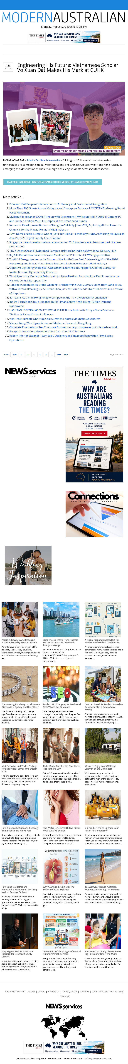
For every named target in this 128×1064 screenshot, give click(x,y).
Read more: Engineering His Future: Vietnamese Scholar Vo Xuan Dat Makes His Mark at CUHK (52, 182)
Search (31, 991)
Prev (15, 354)
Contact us (53, 991)
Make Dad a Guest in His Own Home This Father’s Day (61, 767)
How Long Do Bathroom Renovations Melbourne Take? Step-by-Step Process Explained (20, 889)
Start (7, 354)
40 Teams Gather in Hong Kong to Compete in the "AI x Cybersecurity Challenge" (58, 297)
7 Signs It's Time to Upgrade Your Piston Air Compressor (102, 829)
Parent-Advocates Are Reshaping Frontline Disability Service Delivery (19, 641)
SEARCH (84, 991)
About (41, 991)
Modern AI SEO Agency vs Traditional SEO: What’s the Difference (62, 705)
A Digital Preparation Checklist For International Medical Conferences (102, 641)
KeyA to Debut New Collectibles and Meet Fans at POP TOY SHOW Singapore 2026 (59, 255)
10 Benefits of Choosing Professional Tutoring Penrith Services (62, 953)
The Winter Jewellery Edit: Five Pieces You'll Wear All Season (61, 829)
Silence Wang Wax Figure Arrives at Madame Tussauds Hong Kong (50, 323)
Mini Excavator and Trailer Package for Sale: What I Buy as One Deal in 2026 (19, 769)
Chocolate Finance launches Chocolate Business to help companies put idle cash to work (63, 327)
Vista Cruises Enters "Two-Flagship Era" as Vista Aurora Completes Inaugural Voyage (60, 642)
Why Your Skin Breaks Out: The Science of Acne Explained (58, 888)
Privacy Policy (70, 991)
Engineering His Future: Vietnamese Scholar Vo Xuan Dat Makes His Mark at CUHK (67, 67)
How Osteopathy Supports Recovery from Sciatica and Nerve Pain (20, 829)
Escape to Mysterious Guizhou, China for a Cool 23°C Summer (47, 331)
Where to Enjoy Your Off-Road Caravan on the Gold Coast (100, 767)
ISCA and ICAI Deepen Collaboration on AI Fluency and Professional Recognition (58, 204)
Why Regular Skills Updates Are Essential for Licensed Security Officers (17, 954)
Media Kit (64, 996)
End (66, 354)
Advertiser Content (14, 991)
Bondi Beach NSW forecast (28, 525)
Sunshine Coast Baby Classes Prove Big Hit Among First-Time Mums (103, 953)
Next (59, 354)
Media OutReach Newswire (43, 160)
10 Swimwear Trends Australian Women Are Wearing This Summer (102, 888)
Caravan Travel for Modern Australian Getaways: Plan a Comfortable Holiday (104, 707)
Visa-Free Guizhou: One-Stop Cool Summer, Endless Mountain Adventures (54, 319)
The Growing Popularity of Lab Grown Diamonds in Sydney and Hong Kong (21, 705)
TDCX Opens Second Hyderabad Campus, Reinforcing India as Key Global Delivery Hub (62, 251)
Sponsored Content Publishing (107, 991)
